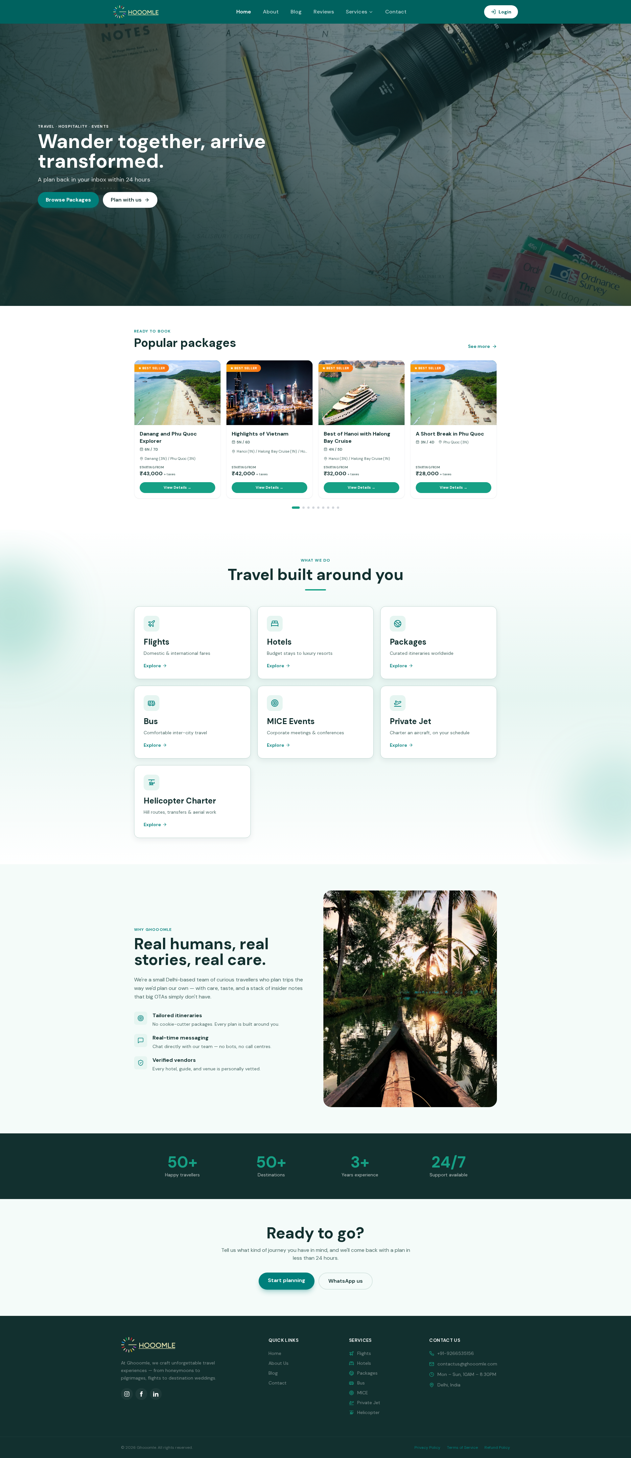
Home (243, 11)
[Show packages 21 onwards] (323, 507)
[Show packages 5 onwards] (303, 507)
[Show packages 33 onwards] (338, 507)
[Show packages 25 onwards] (328, 507)
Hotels (364, 1363)
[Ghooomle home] (136, 11)
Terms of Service (462, 1447)
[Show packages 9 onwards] (308, 507)
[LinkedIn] (156, 1394)
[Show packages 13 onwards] (313, 507)
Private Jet (368, 1402)
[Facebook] (141, 1394)
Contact (396, 11)
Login (505, 12)
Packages (367, 1373)
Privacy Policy (427, 1447)
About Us (279, 1363)
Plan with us (126, 199)
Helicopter (368, 1412)
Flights (364, 1353)
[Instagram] (127, 1394)
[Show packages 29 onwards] (333, 507)
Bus (361, 1383)
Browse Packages (68, 199)
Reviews (324, 11)
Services (356, 11)
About (271, 11)
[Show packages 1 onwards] (296, 507)
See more (479, 346)
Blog (296, 11)
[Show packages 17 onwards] (318, 507)
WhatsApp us (345, 1280)
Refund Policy (497, 1447)
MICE (362, 1393)
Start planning (286, 1280)
